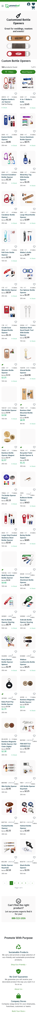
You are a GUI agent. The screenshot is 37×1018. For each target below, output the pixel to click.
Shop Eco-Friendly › (19, 965)
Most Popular (27, 72)
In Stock (4, 107)
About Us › (19, 989)
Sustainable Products (18, 952)
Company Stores (18, 1001)
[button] (3, 6)
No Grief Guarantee (18, 977)
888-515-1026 (18, 918)
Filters (11, 72)
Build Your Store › (19, 1011)
